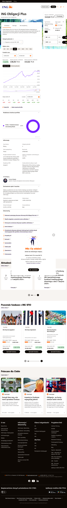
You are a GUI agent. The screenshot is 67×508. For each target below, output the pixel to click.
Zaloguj (53, 6)
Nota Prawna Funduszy (10, 498)
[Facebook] (29, 481)
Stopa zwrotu (6, 66)
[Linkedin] (38, 481)
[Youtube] (33, 481)
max (31, 49)
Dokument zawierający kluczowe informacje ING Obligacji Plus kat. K (21, 215)
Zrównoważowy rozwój (10, 254)
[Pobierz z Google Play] (61, 492)
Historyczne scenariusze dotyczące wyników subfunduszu (18, 222)
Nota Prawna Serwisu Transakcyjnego (24, 498)
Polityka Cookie (37, 498)
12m (15, 49)
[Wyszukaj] (57, 6)
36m (19, 49)
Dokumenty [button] (6, 211)
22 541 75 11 (51, 475)
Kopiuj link (6, 107)
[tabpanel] (21, 32)
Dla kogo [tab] (14, 25)
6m (11, 49)
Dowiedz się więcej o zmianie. (33, 263)
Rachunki (7, 239)
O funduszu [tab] (6, 25)
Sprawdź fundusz (11, 351)
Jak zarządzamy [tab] (23, 25)
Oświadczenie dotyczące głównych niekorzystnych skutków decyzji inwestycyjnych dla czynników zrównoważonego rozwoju (21, 231)
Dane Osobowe (58, 498)
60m (23, 49)
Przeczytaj (21, 287)
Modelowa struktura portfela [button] (11, 112)
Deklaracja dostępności (43, 500)
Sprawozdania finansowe (11, 243)
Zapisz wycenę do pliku (17, 107)
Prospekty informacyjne (10, 235)
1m (4, 49)
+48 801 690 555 (43, 475)
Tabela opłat (8, 246)
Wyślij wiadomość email (32, 475)
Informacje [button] (6, 140)
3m (7, 49)
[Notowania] (60, 6)
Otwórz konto (45, 6)
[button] (10, 56)
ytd (27, 49)
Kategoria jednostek (7, 39)
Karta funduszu (8, 226)
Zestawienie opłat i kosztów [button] (11, 186)
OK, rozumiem (34, 270)
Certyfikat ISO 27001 (23, 500)
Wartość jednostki (15, 66)
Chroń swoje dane (33, 500)
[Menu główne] (64, 6)
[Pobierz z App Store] (52, 492)
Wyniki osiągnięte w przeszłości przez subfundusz (16, 219)
